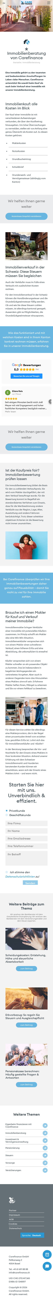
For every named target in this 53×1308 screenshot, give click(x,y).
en (4, 3)
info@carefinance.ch (19, 1272)
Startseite (17, 62)
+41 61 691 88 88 (20, 1269)
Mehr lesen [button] (10, 411)
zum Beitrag (26, 968)
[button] (2, 401)
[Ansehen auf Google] (7, 392)
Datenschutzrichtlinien (20, 876)
